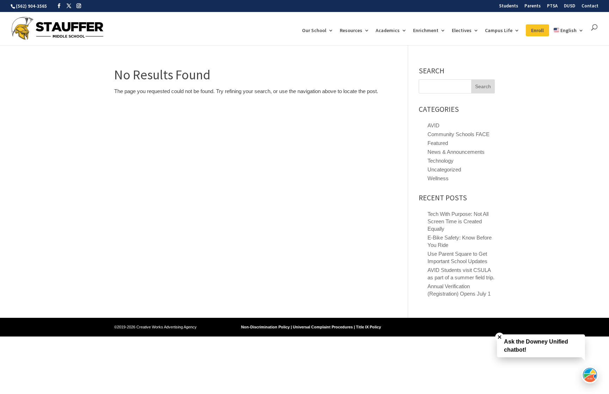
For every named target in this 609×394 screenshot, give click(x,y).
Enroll (537, 30)
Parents (532, 6)
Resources (351, 31)
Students (508, 6)
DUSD (569, 6)
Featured (437, 143)
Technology (440, 161)
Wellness (438, 178)
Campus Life (498, 31)
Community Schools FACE (458, 134)
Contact (590, 6)
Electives (462, 31)
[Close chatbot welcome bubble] (499, 337)
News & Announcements (456, 152)
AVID (433, 125)
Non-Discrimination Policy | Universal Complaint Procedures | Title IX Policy (311, 327)
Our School (314, 31)
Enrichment (425, 31)
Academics (388, 31)
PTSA (552, 6)
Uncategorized (444, 169)
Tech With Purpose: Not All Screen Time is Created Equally (457, 221)
